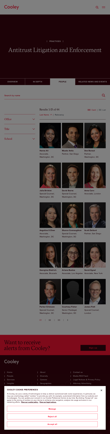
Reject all (52, 416)
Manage (52, 409)
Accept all (52, 424)
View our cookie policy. (29, 402)
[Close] (101, 390)
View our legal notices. (47, 402)
